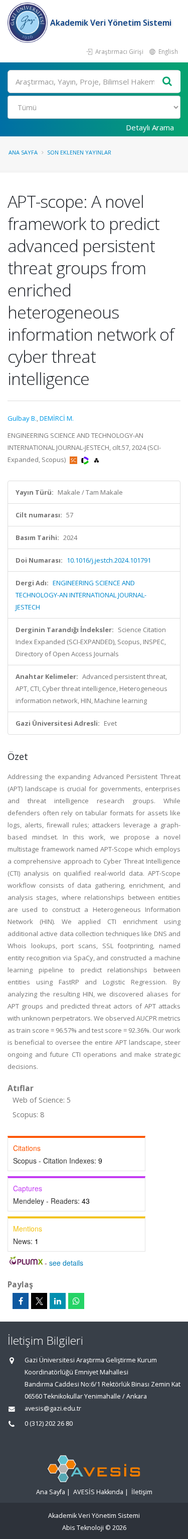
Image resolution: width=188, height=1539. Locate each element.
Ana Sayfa (23, 152)
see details (66, 1263)
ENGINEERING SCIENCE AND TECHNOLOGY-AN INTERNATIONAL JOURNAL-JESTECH (81, 594)
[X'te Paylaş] (39, 1301)
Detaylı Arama (150, 127)
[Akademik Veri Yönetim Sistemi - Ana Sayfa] (29, 22)
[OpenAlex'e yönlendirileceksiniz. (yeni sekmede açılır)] (96, 459)
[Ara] (167, 81)
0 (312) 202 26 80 (49, 1423)
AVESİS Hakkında (98, 1492)
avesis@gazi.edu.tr (53, 1408)
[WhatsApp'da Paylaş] (76, 1301)
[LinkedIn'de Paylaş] (58, 1301)
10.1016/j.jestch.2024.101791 (109, 560)
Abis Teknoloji (83, 1527)
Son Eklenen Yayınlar (79, 152)
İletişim (141, 1492)
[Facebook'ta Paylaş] (21, 1301)
